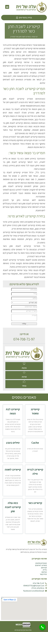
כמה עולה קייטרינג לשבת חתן (13, 507)
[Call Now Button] (42, 627)
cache (35, 442)
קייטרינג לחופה (13, 469)
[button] (7, 7)
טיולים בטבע (13, 442)
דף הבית (35, 36)
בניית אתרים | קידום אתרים (23, 630)
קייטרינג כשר (35, 503)
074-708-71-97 (24, 339)
